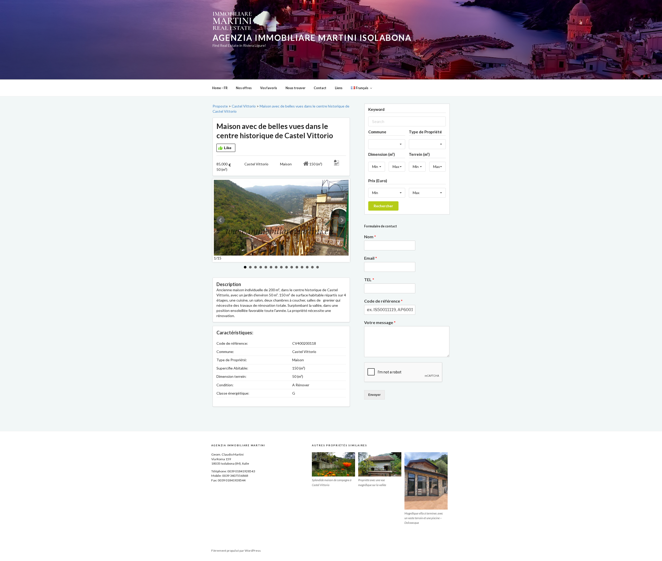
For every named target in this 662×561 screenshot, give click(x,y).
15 (317, 267)
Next (342, 220)
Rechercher (383, 206)
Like (227, 148)
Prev (220, 220)
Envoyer (374, 395)
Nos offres (244, 88)
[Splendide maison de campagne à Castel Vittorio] (333, 464)
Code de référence (383, 300)
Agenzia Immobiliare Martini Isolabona (312, 38)
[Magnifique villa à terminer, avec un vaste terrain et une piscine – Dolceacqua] (426, 481)
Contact (320, 88)
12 (302, 267)
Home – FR (220, 88)
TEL (369, 279)
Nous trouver (295, 88)
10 (291, 267)
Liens (338, 88)
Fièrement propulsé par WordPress (236, 550)
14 (312, 267)
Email (370, 258)
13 (307, 267)
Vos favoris (268, 88)
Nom (370, 236)
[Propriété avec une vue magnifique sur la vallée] (379, 464)
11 (297, 267)
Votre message (380, 322)
